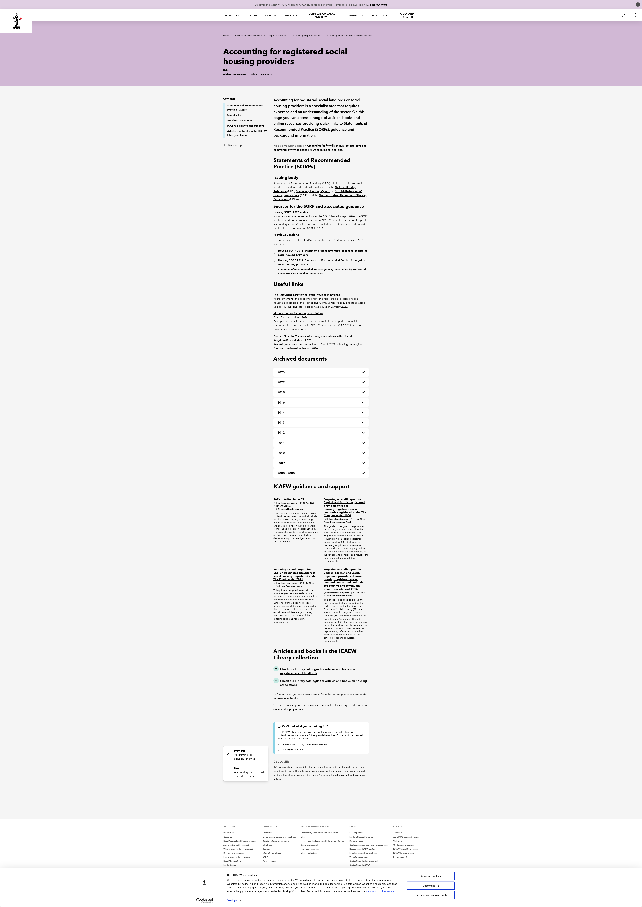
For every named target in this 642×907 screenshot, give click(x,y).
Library (304, 837)
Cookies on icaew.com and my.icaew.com (368, 845)
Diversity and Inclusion (233, 853)
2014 (281, 412)
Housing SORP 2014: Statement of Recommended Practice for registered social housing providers (323, 262)
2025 (281, 372)
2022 (281, 382)
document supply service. (288, 709)
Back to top (235, 145)
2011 (281, 443)
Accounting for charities (327, 149)
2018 (281, 392)
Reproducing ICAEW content (362, 849)
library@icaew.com (316, 744)
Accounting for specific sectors (306, 35)
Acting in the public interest (236, 845)
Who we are (229, 832)
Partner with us (269, 861)
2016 (281, 402)
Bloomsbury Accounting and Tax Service (319, 832)
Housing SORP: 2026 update (291, 212)
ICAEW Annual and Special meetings (240, 841)
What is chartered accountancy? (238, 849)
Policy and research (406, 15)
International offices (272, 853)
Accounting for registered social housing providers (349, 35)
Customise (429, 885)
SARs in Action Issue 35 (288, 499)
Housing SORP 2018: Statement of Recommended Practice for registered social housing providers (323, 252)
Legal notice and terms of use (363, 853)
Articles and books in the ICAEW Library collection (247, 133)
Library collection (309, 853)
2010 (281, 453)
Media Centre (229, 865)
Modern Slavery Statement (361, 837)
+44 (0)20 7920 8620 (293, 749)
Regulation (379, 15)
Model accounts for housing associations (298, 313)
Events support (400, 857)
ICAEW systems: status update (277, 841)
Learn (253, 15)
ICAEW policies (356, 832)
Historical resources (310, 849)
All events (397, 832)
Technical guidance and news (321, 15)
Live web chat (288, 744)
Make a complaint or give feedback (279, 837)
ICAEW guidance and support (245, 125)
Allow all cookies (431, 876)
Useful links (234, 115)
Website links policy (358, 857)
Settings (232, 900)
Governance (229, 837)
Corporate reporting (277, 35)
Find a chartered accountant (236, 857)
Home (226, 35)
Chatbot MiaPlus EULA (359, 865)
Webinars (397, 841)
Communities (355, 15)
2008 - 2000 (286, 473)
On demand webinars (403, 845)
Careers (270, 15)
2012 (281, 432)
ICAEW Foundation (232, 861)
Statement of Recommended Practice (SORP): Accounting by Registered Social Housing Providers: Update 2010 (322, 271)
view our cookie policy (380, 891)
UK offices (267, 845)
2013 (281, 422)
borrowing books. (288, 698)
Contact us (267, 832)
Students (290, 15)
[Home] (16, 21)
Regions (266, 849)
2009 (281, 463)
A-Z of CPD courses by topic (406, 837)
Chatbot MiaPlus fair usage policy (364, 861)
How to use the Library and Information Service (322, 841)
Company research (309, 845)
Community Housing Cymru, (313, 191)
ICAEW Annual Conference (405, 849)
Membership (233, 15)
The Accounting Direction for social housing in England (306, 294)
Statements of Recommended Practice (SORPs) (245, 107)
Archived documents (239, 120)
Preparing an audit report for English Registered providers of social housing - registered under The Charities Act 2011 (295, 574)
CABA (265, 857)
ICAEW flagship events (403, 853)
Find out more (378, 4)
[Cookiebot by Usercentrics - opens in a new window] (205, 900)
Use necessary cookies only (431, 895)
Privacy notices (356, 841)
